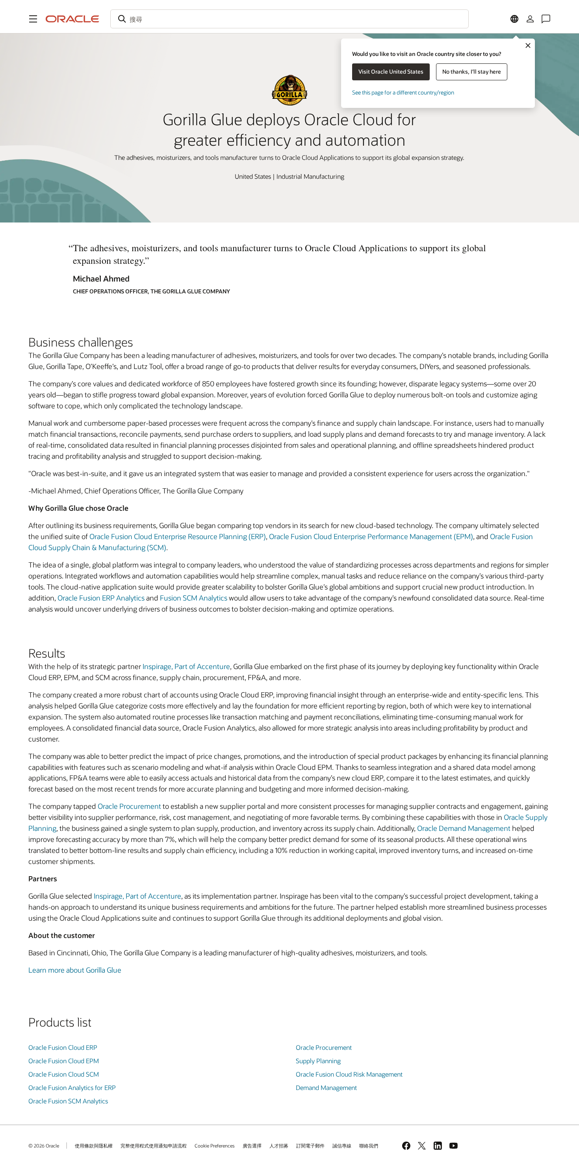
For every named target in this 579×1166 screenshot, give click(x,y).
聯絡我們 (368, 1145)
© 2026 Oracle (43, 1145)
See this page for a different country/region (403, 92)
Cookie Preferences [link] (215, 1145)
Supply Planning (318, 1061)
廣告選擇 (252, 1145)
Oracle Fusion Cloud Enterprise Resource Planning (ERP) (177, 536)
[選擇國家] (514, 19)
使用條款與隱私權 (94, 1145)
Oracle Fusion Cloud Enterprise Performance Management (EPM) (371, 536)
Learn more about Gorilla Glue (74, 970)
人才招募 (278, 1145)
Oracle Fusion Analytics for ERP (72, 1087)
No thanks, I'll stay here (471, 71)
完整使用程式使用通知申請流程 (154, 1145)
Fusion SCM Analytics (193, 597)
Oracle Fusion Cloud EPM (63, 1061)
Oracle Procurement (129, 806)
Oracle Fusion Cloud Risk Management (349, 1074)
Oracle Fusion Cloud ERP (62, 1047)
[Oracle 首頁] (72, 19)
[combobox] (289, 18)
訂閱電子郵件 (310, 1145)
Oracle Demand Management (463, 828)
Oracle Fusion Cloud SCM (63, 1074)
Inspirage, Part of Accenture (186, 666)
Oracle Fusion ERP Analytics (101, 597)
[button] (33, 19)
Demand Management (326, 1087)
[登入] (530, 19)
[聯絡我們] (546, 19)
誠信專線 (341, 1145)
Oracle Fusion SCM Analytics (68, 1101)
